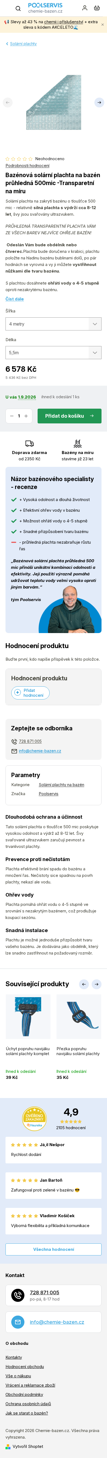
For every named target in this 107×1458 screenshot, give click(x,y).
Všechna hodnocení (53, 1249)
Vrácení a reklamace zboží (30, 1385)
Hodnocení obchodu (24, 1366)
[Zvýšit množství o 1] (26, 416)
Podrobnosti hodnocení (27, 165)
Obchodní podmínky (24, 1394)
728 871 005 (30, 741)
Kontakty (13, 1357)
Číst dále (14, 298)
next (97, 984)
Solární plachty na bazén (61, 784)
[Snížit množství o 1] (12, 416)
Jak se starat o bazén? (26, 1413)
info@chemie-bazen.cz (40, 750)
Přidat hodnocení (33, 693)
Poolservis (48, 793)
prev (84, 984)
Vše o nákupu (18, 1375)
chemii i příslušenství (63, 21)
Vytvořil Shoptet (28, 1446)
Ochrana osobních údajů (28, 1403)
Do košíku (72, 416)
